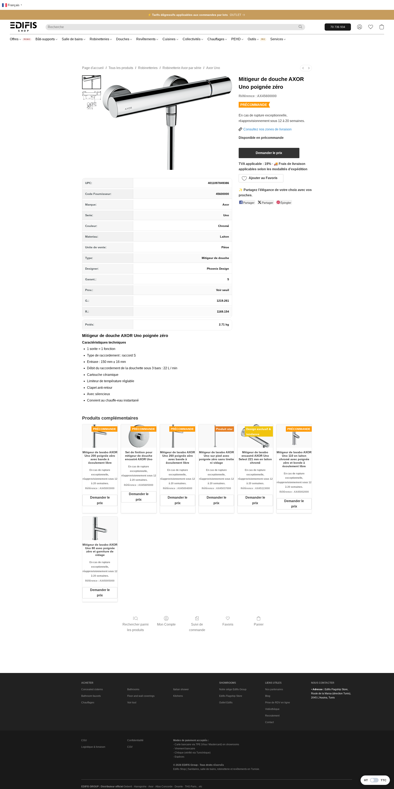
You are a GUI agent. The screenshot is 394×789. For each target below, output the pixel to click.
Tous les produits (121, 68)
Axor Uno (213, 68)
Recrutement (272, 715)
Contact (269, 722)
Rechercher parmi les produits (136, 627)
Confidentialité (135, 740)
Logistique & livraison (93, 746)
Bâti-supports (46, 39)
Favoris (227, 624)
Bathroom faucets (91, 696)
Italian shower (181, 689)
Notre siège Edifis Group (232, 689)
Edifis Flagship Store (230, 696)
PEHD (236, 39)
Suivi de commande (197, 627)
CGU (84, 740)
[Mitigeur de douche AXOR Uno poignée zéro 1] (91, 100)
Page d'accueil (93, 68)
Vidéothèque (272, 709)
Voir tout (131, 702)
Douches (123, 39)
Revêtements (146, 39)
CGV (130, 746)
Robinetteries (100, 39)
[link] (238, 14)
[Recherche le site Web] (300, 27)
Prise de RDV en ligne (277, 702)
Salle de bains (73, 39)
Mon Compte (166, 624)
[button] (23, 27)
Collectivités (192, 39)
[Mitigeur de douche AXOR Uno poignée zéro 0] (91, 82)
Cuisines (169, 39)
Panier (258, 624)
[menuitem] (303, 68)
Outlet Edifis (226, 702)
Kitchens (178, 696)
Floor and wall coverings (141, 696)
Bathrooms (133, 689)
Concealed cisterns (92, 689)
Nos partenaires (274, 689)
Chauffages (216, 39)
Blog (267, 696)
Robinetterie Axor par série (182, 68)
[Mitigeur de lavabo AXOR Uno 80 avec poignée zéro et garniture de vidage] (99, 528)
